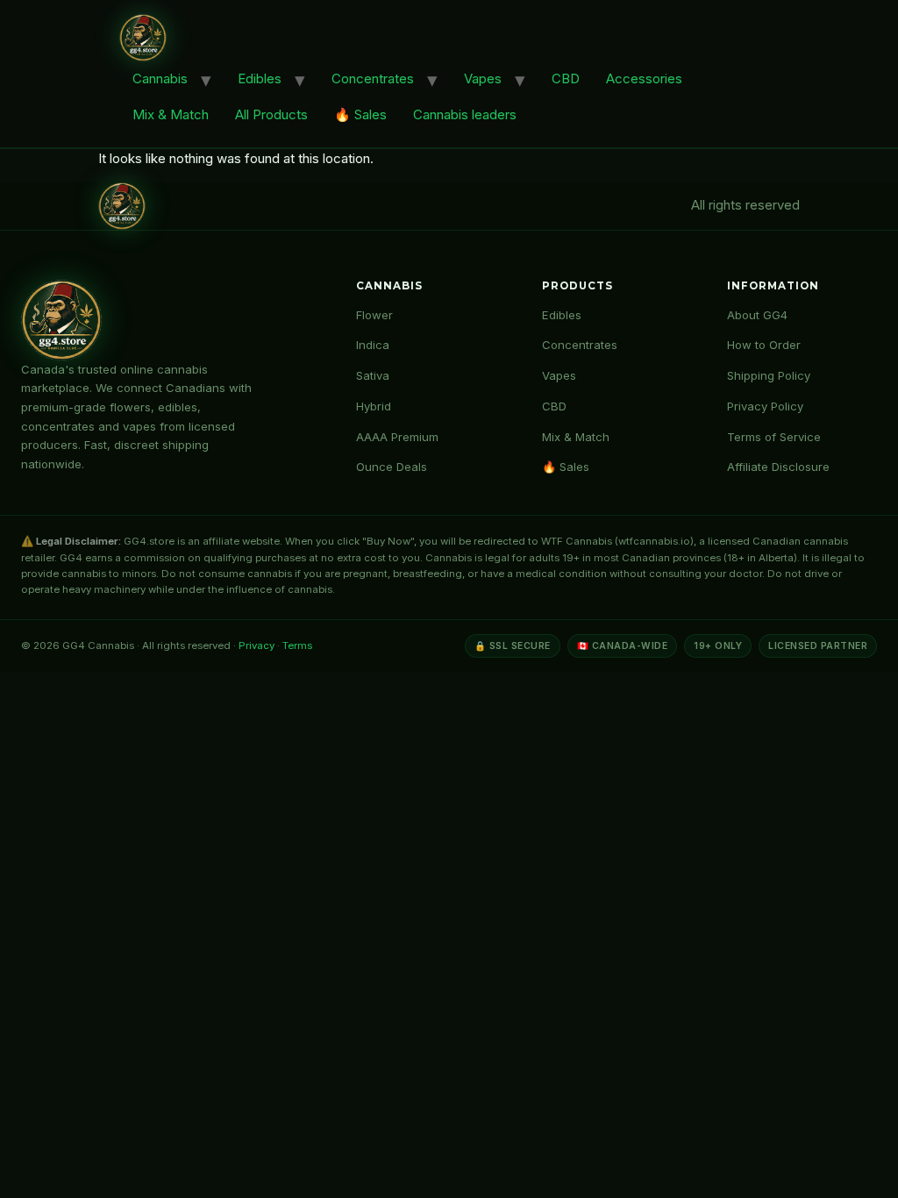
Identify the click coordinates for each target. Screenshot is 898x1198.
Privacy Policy (765, 406)
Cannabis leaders (465, 114)
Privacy (256, 645)
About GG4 (757, 315)
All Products (271, 114)
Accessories (644, 78)
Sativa (372, 375)
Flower (374, 315)
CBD (566, 78)
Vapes (483, 78)
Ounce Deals (391, 467)
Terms (297, 645)
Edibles (260, 78)
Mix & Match (170, 114)
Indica (372, 345)
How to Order (764, 345)
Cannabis (160, 78)
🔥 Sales (360, 114)
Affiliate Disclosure (778, 467)
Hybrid (373, 406)
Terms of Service (774, 437)
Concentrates (372, 78)
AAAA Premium (397, 437)
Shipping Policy (768, 375)
